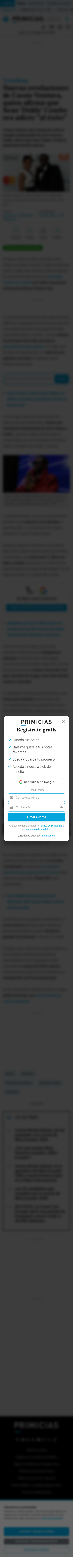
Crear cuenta (36, 817)
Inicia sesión (48, 835)
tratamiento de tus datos (37, 829)
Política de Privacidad (51, 825)
